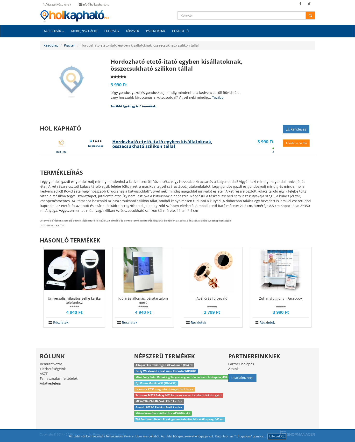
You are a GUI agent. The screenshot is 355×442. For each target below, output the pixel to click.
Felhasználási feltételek (59, 378)
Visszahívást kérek (58, 4)
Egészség (111, 31)
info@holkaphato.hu (95, 4)
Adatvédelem (50, 383)
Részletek (60, 322)
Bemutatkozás (51, 364)
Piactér (69, 45)
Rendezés (298, 129)
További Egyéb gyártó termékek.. (134, 106)
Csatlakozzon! (242, 377)
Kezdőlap (50, 45)
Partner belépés (241, 364)
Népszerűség (95, 145)
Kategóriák (52, 31)
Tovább (218, 97)
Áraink (233, 368)
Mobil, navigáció (84, 31)
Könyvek (132, 31)
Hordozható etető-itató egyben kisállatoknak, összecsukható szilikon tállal (162, 144)
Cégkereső (180, 31)
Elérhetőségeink (53, 368)
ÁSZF (44, 373)
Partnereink (155, 31)
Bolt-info (61, 151)
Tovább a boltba (296, 143)
